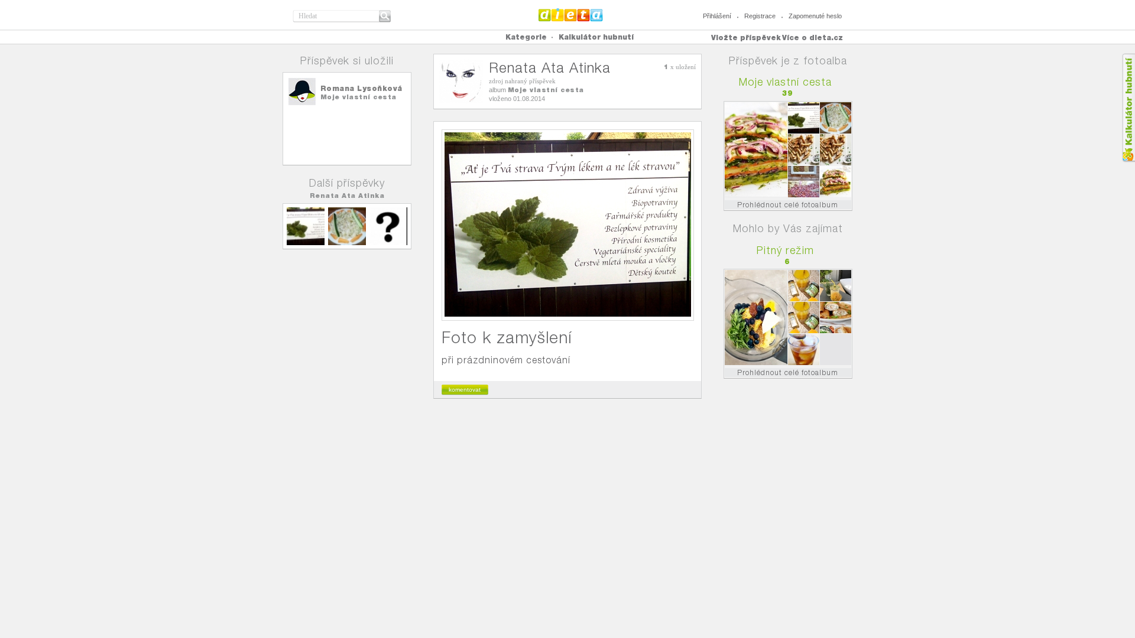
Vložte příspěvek (746, 37)
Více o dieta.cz (812, 37)
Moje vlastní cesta (358, 97)
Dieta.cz (571, 14)
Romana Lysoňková (361, 88)
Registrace (760, 15)
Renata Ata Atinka (347, 195)
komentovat (465, 389)
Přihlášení (717, 15)
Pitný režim (785, 250)
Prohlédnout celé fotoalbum (787, 204)
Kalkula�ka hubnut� (1128, 108)
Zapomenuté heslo (815, 15)
